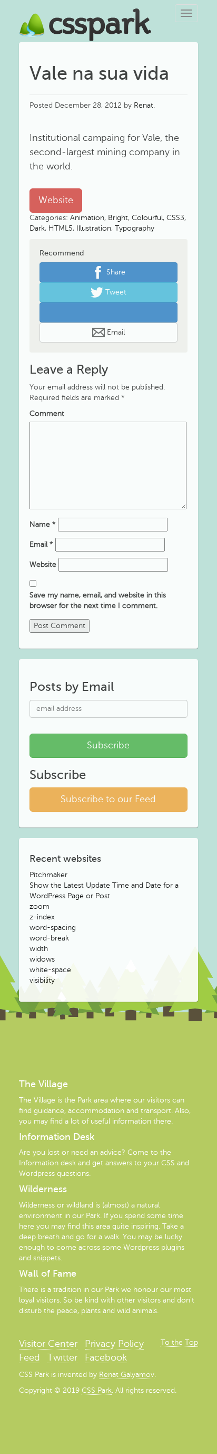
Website (55, 200)
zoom (39, 906)
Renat (143, 105)
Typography (134, 228)
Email (115, 332)
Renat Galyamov (126, 1375)
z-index (42, 917)
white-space (50, 970)
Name (42, 524)
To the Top (179, 1342)
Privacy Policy (114, 1343)
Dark (37, 228)
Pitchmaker (48, 875)
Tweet (114, 292)
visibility (42, 980)
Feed (29, 1357)
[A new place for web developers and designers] (85, 13)
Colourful (147, 218)
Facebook (106, 1357)
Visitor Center (48, 1343)
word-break (49, 938)
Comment (46, 413)
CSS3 (175, 218)
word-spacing (52, 928)
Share (114, 271)
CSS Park (97, 1390)
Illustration (93, 228)
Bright (118, 218)
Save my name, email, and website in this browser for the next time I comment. (97, 600)
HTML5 (60, 228)
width (38, 949)
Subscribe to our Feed (108, 799)
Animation (87, 218)
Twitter (62, 1357)
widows (42, 959)
